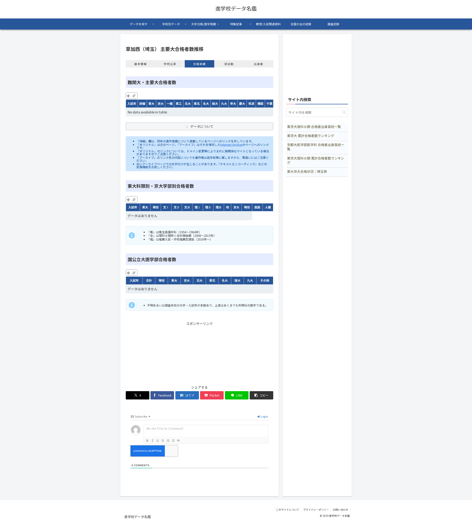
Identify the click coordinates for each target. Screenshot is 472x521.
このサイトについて (287, 509)
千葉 (269, 103)
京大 (161, 103)
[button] (261, 395)
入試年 (131, 103)
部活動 (229, 64)
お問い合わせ (340, 509)
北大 (188, 103)
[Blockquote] (178, 440)
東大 (151, 103)
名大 (206, 103)
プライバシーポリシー (316, 509)
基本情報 (140, 64)
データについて (201, 126)
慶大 (242, 103)
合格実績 (199, 64)
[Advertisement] (199, 352)
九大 (224, 103)
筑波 (251, 103)
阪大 (215, 103)
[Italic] (152, 440)
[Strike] (162, 440)
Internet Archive (231, 144)
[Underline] (157, 440)
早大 (233, 103)
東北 (197, 103)
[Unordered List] (173, 440)
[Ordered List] (168, 440)
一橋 (170, 103)
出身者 (258, 64)
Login (264, 416)
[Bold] (147, 440)
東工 (179, 103)
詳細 (142, 103)
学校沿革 (170, 64)
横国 (260, 103)
